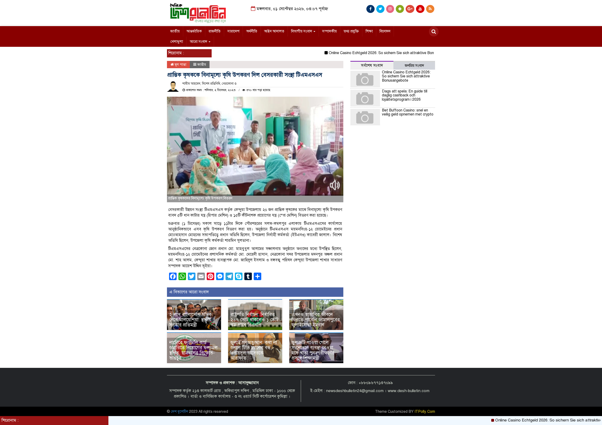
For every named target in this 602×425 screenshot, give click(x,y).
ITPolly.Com (425, 411)
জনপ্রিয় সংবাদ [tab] (414, 65)
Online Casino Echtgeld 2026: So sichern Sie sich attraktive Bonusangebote (377, 53)
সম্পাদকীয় (329, 31)
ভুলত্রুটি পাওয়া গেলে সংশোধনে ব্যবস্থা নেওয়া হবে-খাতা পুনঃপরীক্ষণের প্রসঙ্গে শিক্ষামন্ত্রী (313, 350)
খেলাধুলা (176, 41)
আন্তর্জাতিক (194, 31)
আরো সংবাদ (199, 41)
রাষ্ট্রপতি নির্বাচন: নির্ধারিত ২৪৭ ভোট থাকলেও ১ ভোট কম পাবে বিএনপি (254, 320)
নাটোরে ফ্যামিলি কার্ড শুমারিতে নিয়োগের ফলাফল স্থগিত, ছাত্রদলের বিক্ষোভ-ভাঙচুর (193, 350)
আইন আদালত (274, 31)
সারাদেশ (233, 31)
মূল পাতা (180, 64)
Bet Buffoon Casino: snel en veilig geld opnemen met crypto (407, 112)
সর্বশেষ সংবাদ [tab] (372, 65)
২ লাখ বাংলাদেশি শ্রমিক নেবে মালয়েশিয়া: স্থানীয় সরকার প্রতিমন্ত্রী (190, 320)
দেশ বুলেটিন (179, 411)
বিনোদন (385, 31)
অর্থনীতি (251, 31)
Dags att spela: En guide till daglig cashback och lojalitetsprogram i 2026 (404, 95)
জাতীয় (175, 31)
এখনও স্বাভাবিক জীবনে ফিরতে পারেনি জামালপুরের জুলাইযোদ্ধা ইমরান (316, 320)
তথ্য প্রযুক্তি (351, 31)
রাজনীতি (215, 31)
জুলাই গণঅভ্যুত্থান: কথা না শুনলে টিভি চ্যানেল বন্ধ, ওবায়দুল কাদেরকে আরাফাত (253, 350)
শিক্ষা (369, 31)
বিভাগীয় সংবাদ (302, 31)
